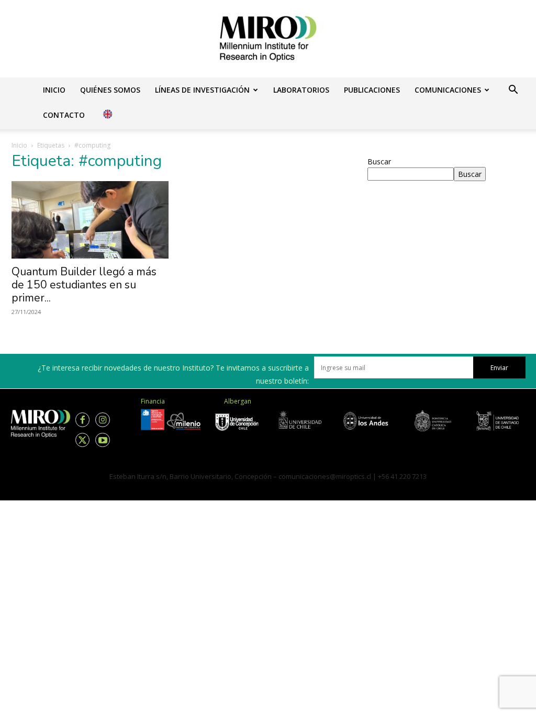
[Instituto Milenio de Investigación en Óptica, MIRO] (268, 38)
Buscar (379, 161)
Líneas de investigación (202, 90)
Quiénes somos (110, 90)
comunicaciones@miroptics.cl (324, 476)
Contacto (64, 115)
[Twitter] (82, 440)
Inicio (54, 90)
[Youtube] (102, 440)
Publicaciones (372, 90)
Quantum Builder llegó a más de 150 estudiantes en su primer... (84, 284)
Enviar (499, 367)
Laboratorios (301, 90)
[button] (513, 91)
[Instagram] (102, 419)
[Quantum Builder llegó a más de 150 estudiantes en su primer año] (90, 220)
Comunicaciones (448, 90)
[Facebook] (82, 419)
